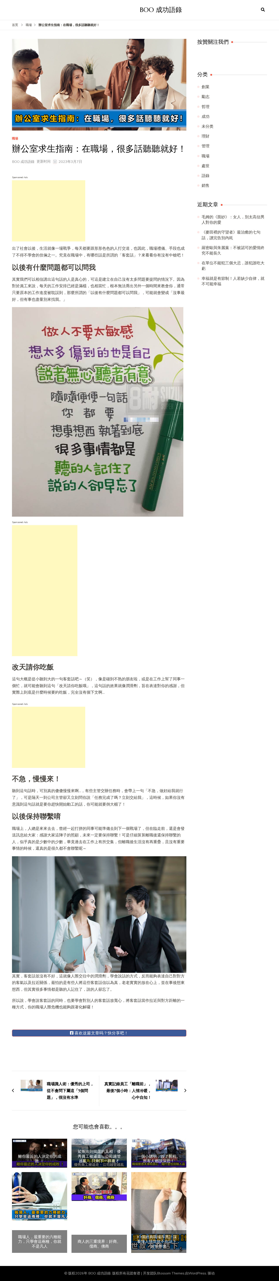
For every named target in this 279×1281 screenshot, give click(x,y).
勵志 (205, 96)
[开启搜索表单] (263, 10)
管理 (205, 146)
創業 (205, 86)
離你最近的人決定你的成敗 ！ (39, 1158)
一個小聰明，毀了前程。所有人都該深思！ (158, 1158)
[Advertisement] (48, 210)
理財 (205, 136)
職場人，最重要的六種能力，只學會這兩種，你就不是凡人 (39, 1242)
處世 (205, 166)
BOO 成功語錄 (161, 10)
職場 (15, 138)
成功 (205, 116)
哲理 (205, 106)
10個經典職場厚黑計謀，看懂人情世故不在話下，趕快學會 (159, 1242)
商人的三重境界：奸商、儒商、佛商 (99, 1243)
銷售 (205, 185)
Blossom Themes (170, 1273)
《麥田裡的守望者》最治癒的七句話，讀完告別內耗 (231, 235)
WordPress (197, 1273)
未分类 (207, 126)
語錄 (205, 175)
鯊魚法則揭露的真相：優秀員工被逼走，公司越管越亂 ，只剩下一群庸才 (99, 1156)
